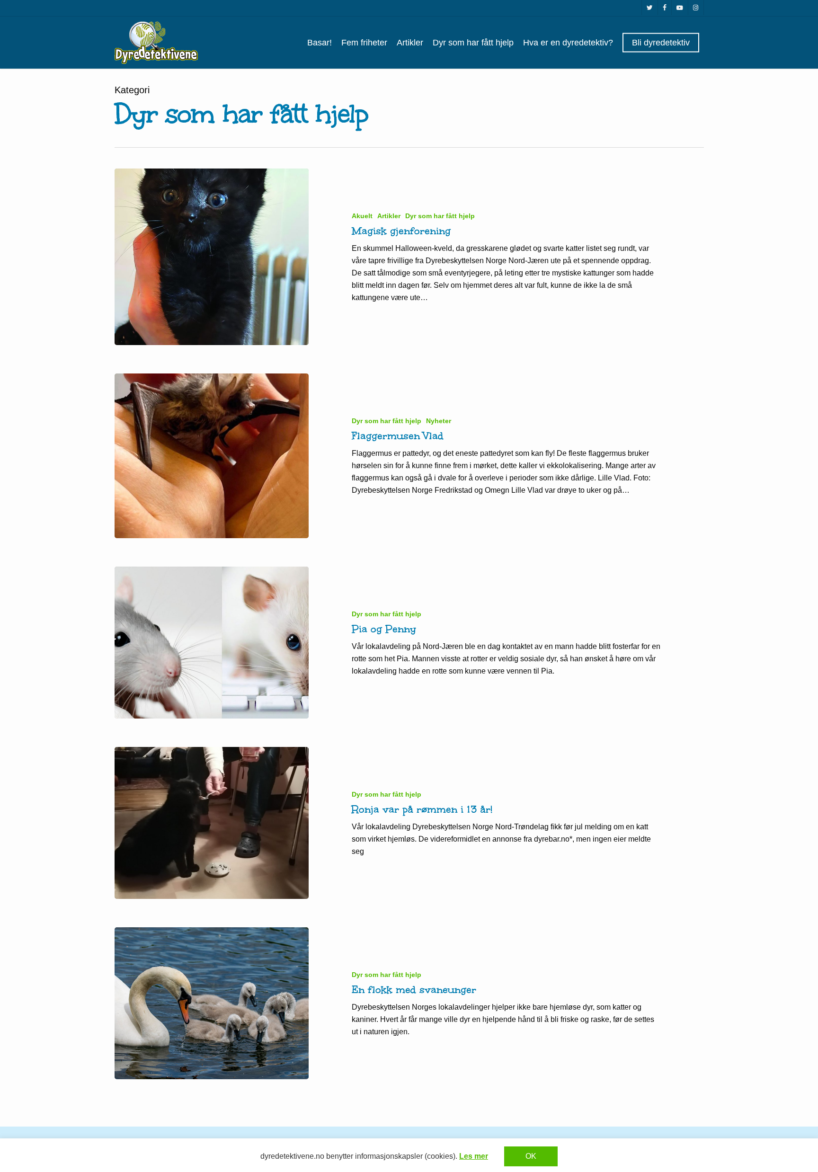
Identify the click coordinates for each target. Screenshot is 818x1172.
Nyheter (438, 421)
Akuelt (362, 216)
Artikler (388, 216)
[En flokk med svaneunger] (212, 1003)
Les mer (473, 1156)
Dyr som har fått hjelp (440, 216)
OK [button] (530, 1156)
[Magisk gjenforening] (212, 257)
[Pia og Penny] (212, 643)
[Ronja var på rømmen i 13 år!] (212, 823)
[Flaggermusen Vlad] (212, 455)
